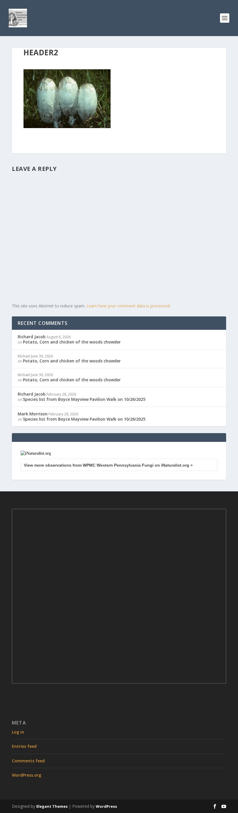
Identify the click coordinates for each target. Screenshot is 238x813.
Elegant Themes (52, 806)
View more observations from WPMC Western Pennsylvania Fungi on (108, 465)
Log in (18, 732)
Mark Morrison (33, 414)
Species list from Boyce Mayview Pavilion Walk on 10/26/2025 (84, 399)
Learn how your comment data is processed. (128, 306)
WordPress (106, 806)
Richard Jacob (32, 336)
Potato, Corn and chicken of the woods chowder (72, 342)
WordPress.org (26, 775)
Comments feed (28, 761)
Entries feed (24, 746)
